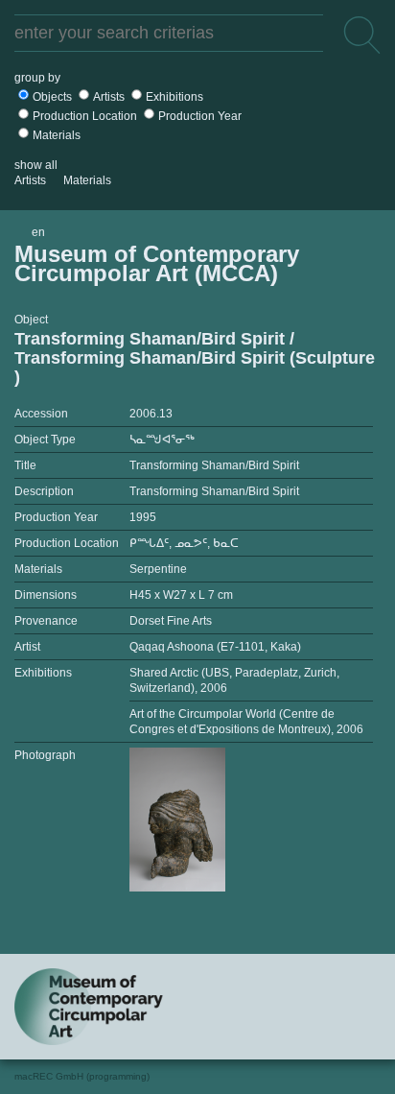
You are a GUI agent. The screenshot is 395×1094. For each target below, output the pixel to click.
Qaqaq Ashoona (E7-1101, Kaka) (215, 647)
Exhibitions (174, 97)
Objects (52, 97)
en (38, 232)
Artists (109, 97)
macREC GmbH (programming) (82, 1076)
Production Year (200, 116)
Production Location (85, 116)
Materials (57, 135)
